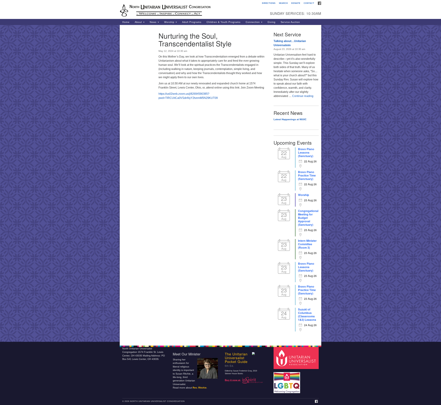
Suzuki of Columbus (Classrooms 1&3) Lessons (307, 314)
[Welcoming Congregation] (287, 381)
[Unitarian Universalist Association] (297, 357)
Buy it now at (233, 380)
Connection (253, 22)
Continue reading (302, 96)
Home (126, 22)
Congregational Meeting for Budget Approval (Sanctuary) (308, 217)
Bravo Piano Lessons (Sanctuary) (306, 152)
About (139, 22)
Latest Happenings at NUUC (290, 119)
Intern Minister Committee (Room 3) (307, 244)
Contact (309, 3)
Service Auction (290, 22)
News (153, 22)
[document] (220, 183)
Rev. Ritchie (200, 387)
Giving (271, 22)
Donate (295, 3)
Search (283, 3)
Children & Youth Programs (223, 22)
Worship (169, 22)
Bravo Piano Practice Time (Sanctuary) (307, 175)
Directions (268, 3)
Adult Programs (191, 22)
